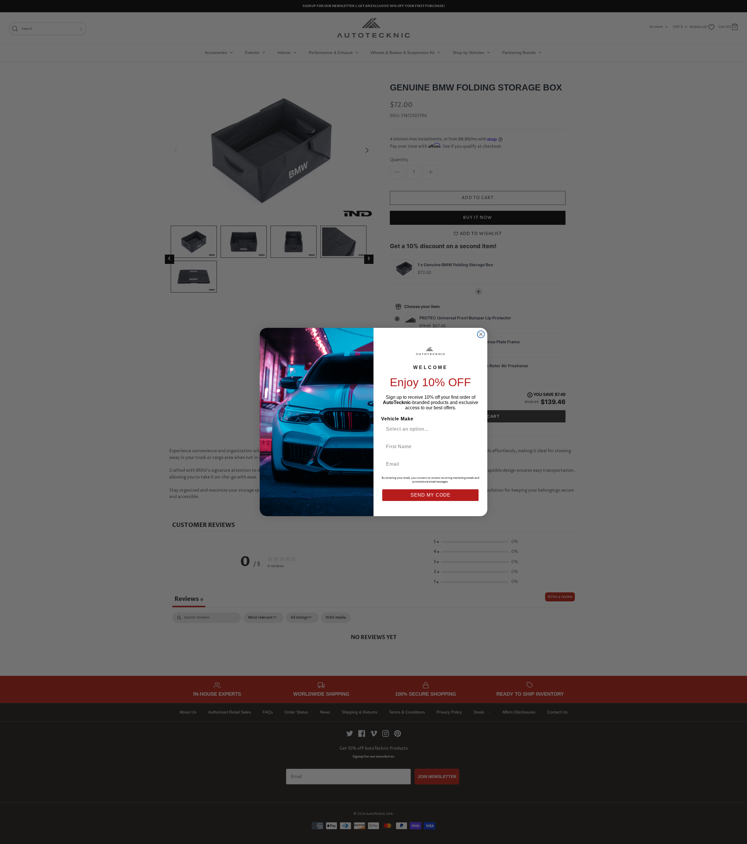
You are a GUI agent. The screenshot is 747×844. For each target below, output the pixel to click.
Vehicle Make (397, 418)
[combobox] (428, 429)
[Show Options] (473, 429)
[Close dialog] (480, 334)
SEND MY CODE (431, 495)
